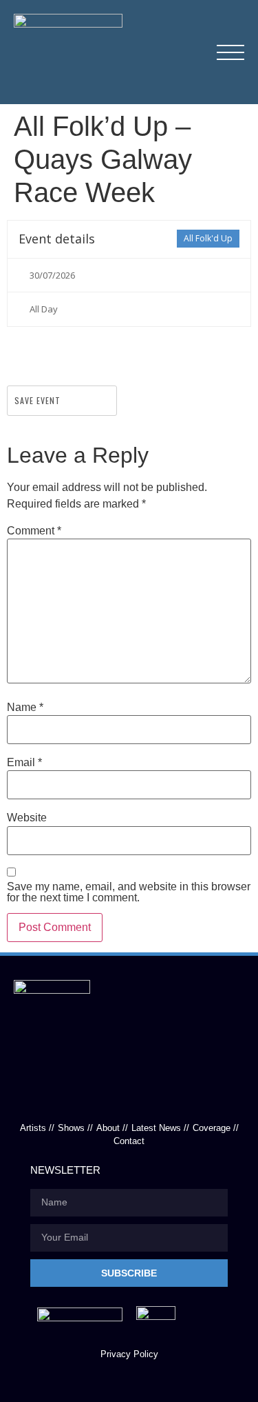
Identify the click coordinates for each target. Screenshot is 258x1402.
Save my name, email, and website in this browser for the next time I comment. (128, 892)
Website (27, 817)
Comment (34, 531)
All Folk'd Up (208, 238)
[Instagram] (159, 1097)
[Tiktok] (129, 1097)
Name (25, 707)
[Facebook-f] (99, 1097)
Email (24, 762)
